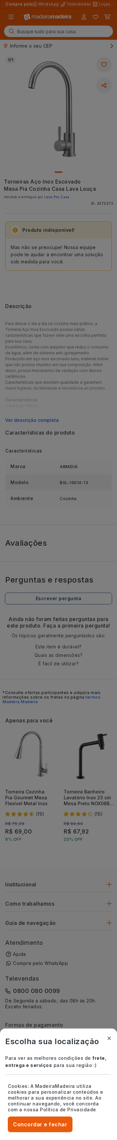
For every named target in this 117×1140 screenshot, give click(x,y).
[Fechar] (109, 1038)
